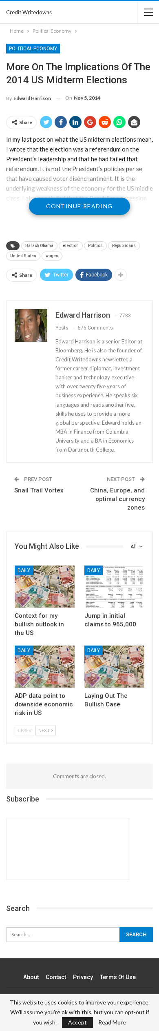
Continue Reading (79, 206)
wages (52, 256)
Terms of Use (118, 977)
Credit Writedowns (29, 12)
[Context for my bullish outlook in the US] (45, 587)
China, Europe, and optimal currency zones (117, 499)
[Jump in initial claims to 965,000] (114, 587)
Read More (112, 1022)
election (71, 245)
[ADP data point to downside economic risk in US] (45, 667)
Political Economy (33, 48)
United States (23, 256)
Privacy (83, 977)
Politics (95, 245)
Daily (24, 570)
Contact (56, 977)
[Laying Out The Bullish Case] (114, 667)
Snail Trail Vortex (39, 490)
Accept (77, 1022)
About (31, 977)
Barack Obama (39, 245)
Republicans (124, 245)
